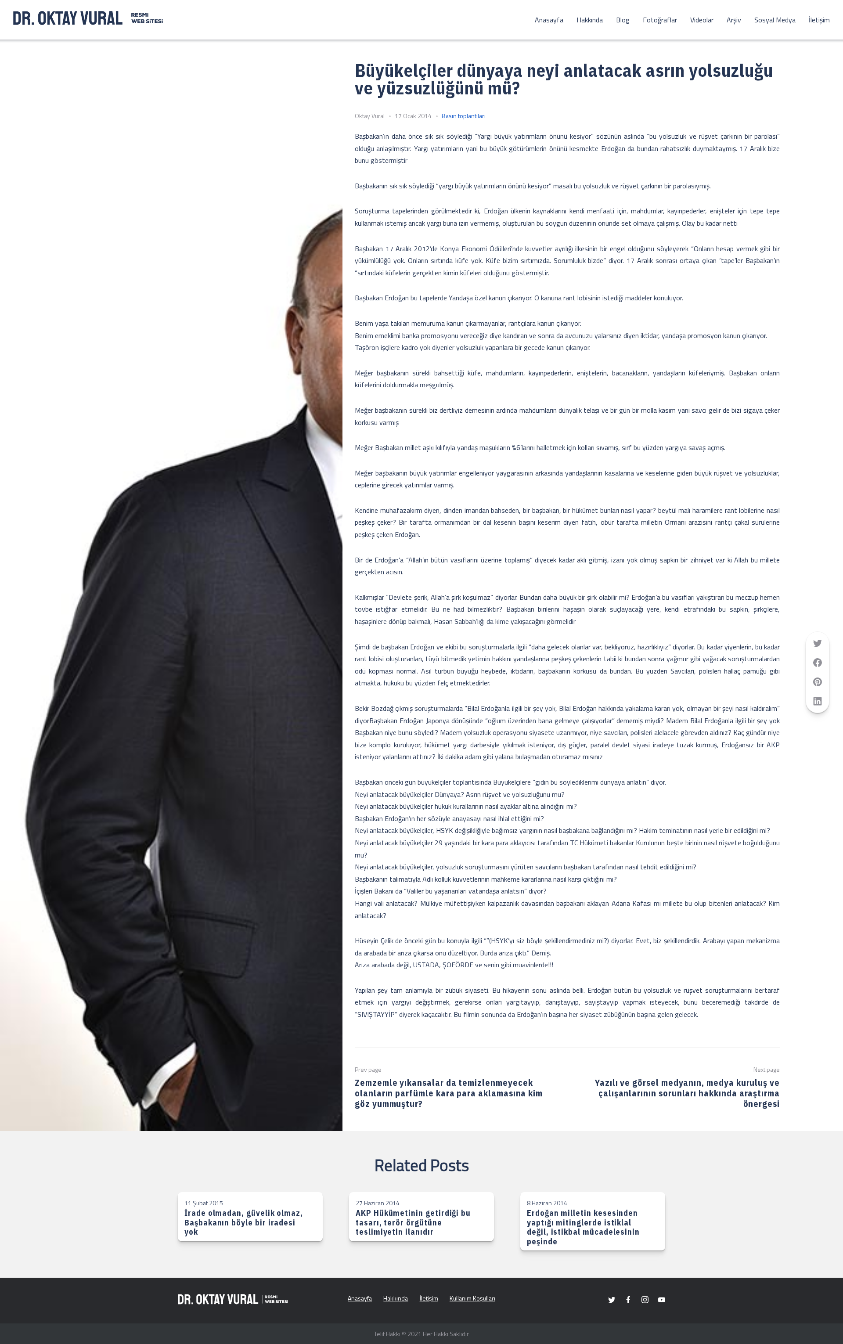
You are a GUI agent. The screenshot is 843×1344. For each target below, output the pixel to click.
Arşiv (734, 19)
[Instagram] (644, 1299)
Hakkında (589, 19)
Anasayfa (549, 19)
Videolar (701, 19)
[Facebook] (628, 1299)
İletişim (819, 19)
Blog (623, 19)
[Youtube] (661, 1299)
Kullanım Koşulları (472, 1298)
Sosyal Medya (775, 19)
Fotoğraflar (660, 19)
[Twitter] (611, 1299)
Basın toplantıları (464, 115)
